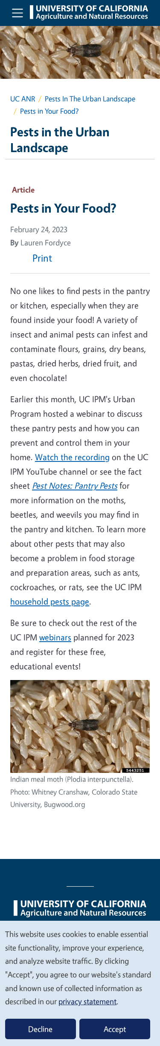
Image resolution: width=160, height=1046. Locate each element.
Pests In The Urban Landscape (90, 98)
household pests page (49, 601)
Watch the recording (72, 457)
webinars (55, 637)
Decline (40, 1029)
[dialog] (80, 983)
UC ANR (22, 98)
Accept (115, 1029)
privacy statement (87, 1001)
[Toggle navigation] (17, 13)
